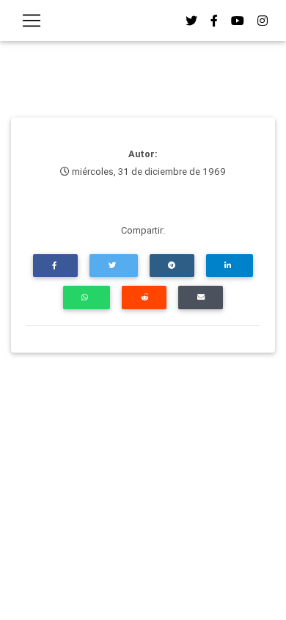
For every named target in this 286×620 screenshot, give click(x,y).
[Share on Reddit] (144, 297)
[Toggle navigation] (31, 21)
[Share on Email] (200, 297)
